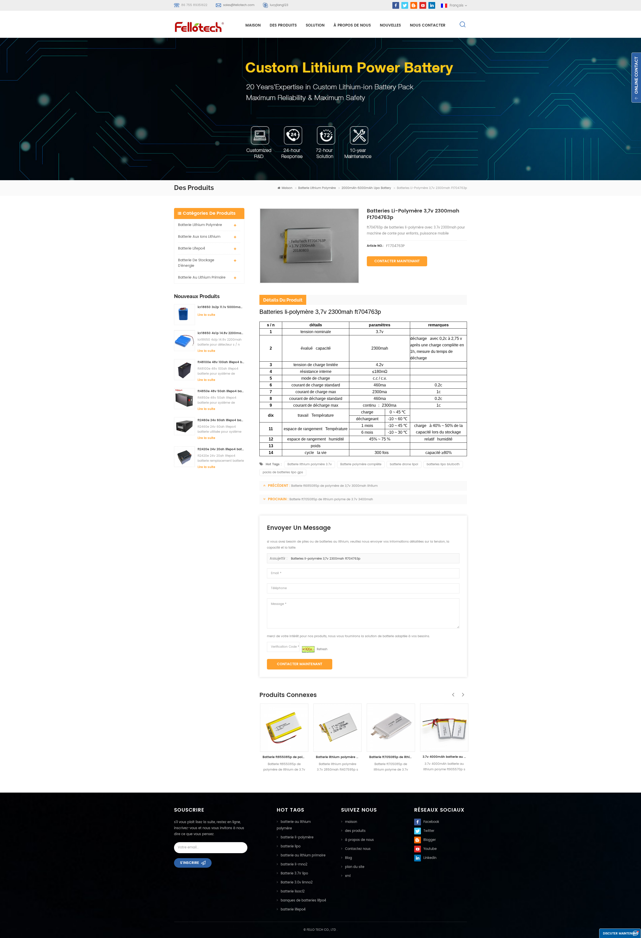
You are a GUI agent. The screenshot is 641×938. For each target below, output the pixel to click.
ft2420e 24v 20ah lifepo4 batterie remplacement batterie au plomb (221, 449)
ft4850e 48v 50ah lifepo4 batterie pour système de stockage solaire (221, 391)
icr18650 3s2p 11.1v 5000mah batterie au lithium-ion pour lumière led (221, 307)
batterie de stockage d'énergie (196, 263)
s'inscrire (189, 863)
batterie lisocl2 (293, 891)
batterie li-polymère (297, 837)
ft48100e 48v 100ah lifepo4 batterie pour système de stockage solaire (221, 362)
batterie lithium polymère (317, 188)
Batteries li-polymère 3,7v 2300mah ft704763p (325, 558)
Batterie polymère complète (360, 464)
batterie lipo (290, 846)
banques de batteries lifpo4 (303, 900)
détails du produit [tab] (282, 300)
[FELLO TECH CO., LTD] (203, 26)
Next (461, 691)
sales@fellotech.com (238, 5)
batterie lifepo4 (191, 248)
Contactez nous (358, 849)
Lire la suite (206, 315)
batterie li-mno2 (294, 864)
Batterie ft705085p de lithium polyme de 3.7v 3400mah (331, 499)
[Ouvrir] (636, 78)
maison (253, 25)
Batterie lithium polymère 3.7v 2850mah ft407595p (337, 757)
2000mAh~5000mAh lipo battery (366, 188)
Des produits (283, 25)
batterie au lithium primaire (202, 277)
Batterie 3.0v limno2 (297, 882)
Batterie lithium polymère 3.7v (309, 464)
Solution (315, 25)
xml (348, 876)
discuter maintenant (620, 933)
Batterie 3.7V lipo (294, 873)
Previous (451, 691)
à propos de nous (352, 25)
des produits (355, 831)
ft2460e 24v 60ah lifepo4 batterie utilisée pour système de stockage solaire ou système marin (221, 420)
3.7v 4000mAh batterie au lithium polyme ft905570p (443, 757)
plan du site (354, 867)
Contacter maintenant (397, 261)
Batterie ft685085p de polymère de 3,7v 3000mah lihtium (334, 486)
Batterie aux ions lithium (199, 237)
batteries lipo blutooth (443, 464)
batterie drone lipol (404, 464)
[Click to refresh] (308, 649)
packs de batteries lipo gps (283, 472)
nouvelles (390, 25)
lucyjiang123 (279, 5)
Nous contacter (427, 25)
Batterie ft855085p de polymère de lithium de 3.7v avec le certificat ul (283, 757)
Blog (348, 858)
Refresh (322, 649)
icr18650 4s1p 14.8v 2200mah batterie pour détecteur (221, 333)
